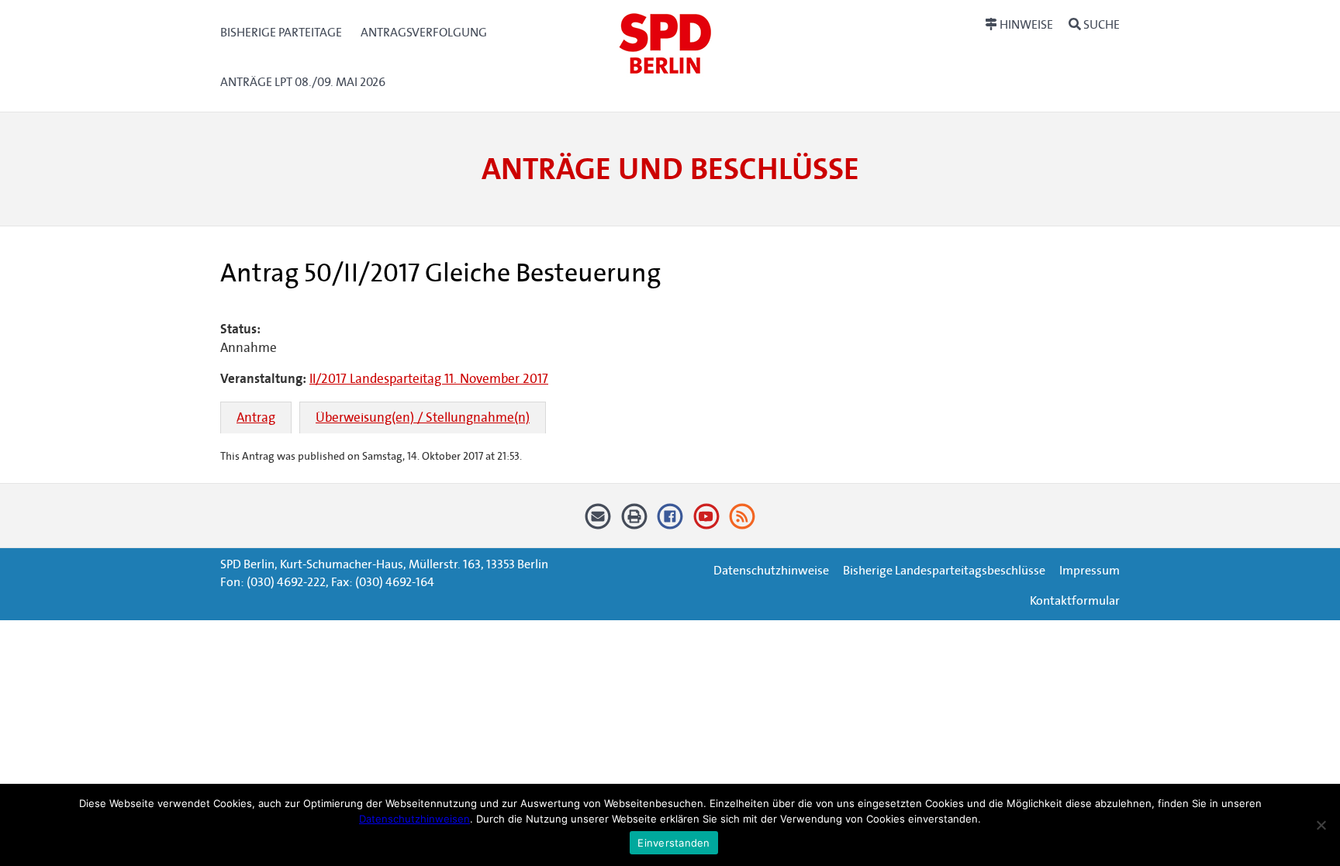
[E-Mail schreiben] (598, 522)
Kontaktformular (1075, 600)
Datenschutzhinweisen (414, 819)
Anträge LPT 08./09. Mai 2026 (302, 81)
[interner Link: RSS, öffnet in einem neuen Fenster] (742, 522)
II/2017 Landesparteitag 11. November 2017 (428, 379)
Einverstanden (673, 843)
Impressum (1089, 570)
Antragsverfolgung (424, 32)
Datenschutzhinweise (771, 570)
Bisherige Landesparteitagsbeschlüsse (944, 570)
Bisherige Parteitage (281, 32)
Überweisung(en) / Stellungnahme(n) (423, 417)
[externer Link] (670, 522)
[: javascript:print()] (634, 522)
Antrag (256, 417)
